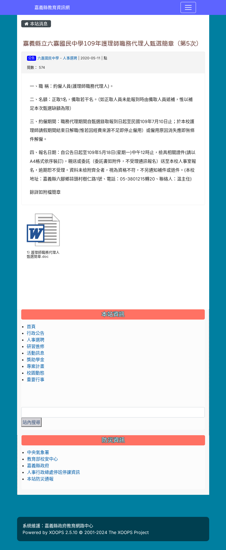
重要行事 (35, 379)
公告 (31, 58)
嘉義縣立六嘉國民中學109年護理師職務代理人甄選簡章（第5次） (112, 43)
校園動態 (35, 373)
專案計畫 (35, 366)
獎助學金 (35, 359)
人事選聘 (70, 58)
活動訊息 (35, 353)
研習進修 (35, 346)
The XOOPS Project (129, 532)
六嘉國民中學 (48, 58)
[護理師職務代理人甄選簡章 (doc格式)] (43, 229)
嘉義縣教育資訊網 (52, 7)
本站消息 (38, 23)
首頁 (31, 326)
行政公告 (35, 333)
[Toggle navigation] (188, 7)
